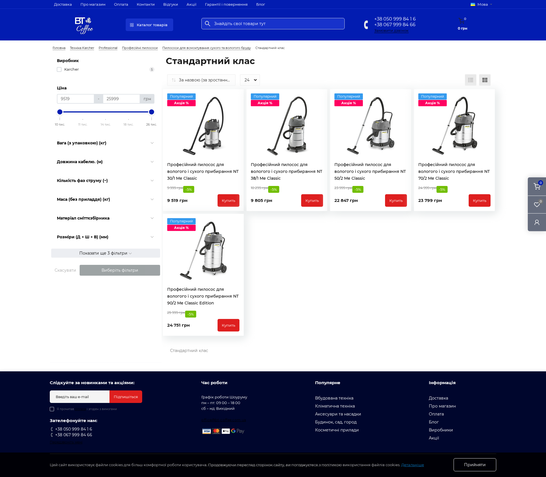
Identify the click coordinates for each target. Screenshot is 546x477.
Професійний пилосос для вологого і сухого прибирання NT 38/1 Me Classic (286, 171)
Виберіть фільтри (120, 270)
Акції (192, 4)
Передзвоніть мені (66, 442)
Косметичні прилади (337, 430)
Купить (228, 200)
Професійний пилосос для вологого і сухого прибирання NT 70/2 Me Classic (454, 171)
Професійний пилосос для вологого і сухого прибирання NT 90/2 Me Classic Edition (203, 296)
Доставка (63, 4)
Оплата (121, 4)
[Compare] (235, 108)
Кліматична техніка (335, 406)
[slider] (60, 111)
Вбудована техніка (334, 398)
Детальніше (412, 464)
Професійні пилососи (140, 48)
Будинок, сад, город (336, 422)
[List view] (470, 80)
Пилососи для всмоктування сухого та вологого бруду (206, 48)
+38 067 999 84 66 (394, 24)
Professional (108, 48)
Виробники (441, 430)
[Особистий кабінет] (537, 222)
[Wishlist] (235, 97)
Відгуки (170, 4)
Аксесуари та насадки (338, 414)
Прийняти (475, 464)
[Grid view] (485, 80)
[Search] (207, 23)
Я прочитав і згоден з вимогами (87, 409)
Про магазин (93, 4)
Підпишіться (126, 396)
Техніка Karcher (82, 48)
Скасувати (65, 270)
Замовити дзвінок (391, 30)
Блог (260, 4)
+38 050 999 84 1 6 (395, 19)
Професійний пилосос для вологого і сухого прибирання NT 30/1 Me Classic (203, 171)
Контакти (146, 4)
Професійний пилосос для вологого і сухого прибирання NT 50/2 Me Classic (370, 171)
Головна (59, 48)
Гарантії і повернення (226, 4)
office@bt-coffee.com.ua (223, 420)
